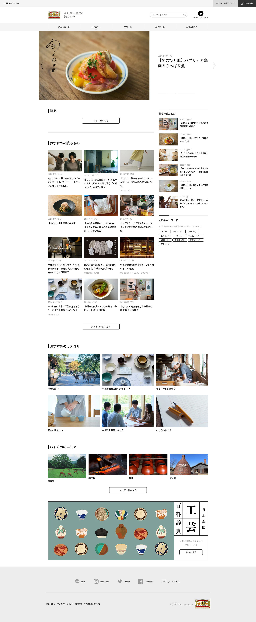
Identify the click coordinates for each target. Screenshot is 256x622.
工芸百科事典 (192, 27)
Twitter (127, 582)
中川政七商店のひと (111, 430)
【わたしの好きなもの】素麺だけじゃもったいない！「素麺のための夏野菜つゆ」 (194, 171)
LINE (83, 582)
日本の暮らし (54, 430)
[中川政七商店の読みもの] (65, 14)
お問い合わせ (50, 604)
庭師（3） (192, 231)
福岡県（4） (178, 231)
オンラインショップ (201, 18)
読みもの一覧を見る (101, 326)
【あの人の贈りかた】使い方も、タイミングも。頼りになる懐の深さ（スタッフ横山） (100, 227)
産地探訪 (52, 388)
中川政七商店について (225, 3)
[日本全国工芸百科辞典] (128, 530)
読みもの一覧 (64, 27)
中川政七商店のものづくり (115, 388)
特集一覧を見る (100, 120)
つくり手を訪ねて (164, 388)
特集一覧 (128, 27)
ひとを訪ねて (162, 430)
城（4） (164, 231)
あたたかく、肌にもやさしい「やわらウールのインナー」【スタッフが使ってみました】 (64, 182)
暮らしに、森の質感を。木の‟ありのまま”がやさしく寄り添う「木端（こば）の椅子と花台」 (100, 183)
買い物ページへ (12, 3)
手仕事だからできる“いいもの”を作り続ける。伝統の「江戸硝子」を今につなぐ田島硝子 (64, 268)
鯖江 (131, 478)
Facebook (149, 582)
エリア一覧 (160, 27)
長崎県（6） (166, 236)
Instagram (104, 582)
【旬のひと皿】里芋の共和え (62, 223)
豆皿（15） (166, 244)
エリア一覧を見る (128, 490)
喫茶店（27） (195, 240)
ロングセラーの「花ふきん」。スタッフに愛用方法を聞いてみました (136, 227)
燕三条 (92, 478)
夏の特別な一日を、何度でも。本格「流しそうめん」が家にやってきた (194, 203)
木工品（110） (194, 236)
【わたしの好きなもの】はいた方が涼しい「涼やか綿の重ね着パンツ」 (136, 182)
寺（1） (180, 236)
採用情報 (78, 604)
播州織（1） (180, 240)
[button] (42, 65)
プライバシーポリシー (65, 604)
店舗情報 (249, 3)
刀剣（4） (165, 240)
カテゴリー (96, 27)
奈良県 (51, 481)
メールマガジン (174, 582)
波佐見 (173, 478)
